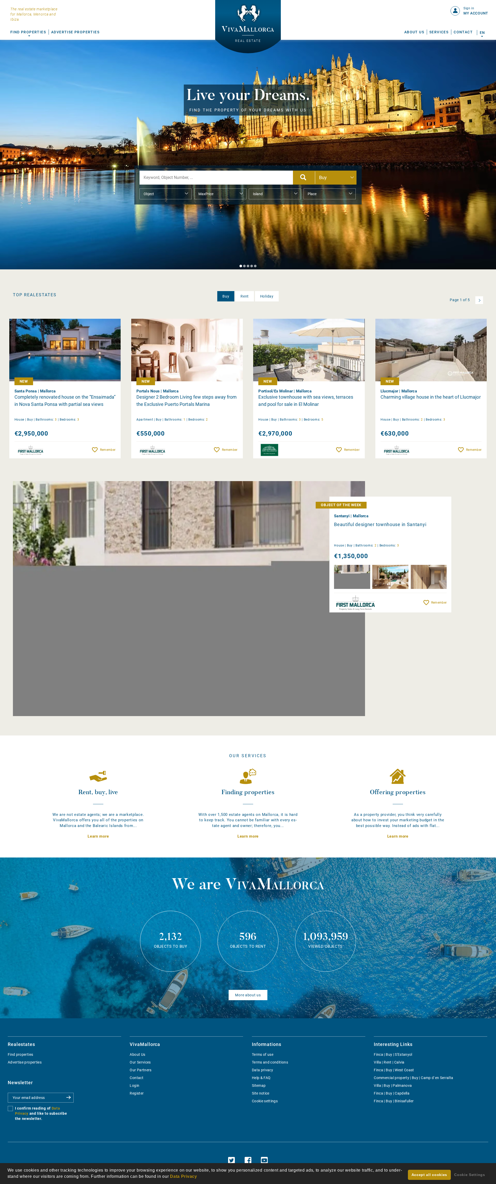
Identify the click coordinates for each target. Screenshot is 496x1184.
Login (134, 1085)
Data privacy (262, 1070)
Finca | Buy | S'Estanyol (393, 1054)
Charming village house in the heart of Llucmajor (431, 397)
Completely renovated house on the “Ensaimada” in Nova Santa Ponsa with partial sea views (65, 400)
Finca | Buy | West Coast (394, 1070)
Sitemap (259, 1085)
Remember (107, 450)
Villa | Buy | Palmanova (393, 1085)
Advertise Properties (75, 32)
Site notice (260, 1093)
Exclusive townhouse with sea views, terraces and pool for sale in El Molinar (305, 400)
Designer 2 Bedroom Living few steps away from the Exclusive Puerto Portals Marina (186, 400)
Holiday (267, 296)
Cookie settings (265, 1101)
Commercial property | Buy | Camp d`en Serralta (413, 1078)
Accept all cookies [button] (429, 1175)
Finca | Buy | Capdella (391, 1093)
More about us (248, 995)
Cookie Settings (469, 1175)
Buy (225, 296)
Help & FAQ (261, 1078)
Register (137, 1093)
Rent (245, 296)
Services (438, 32)
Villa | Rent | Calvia (389, 1062)
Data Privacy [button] (183, 1176)
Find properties (20, 1054)
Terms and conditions (270, 1062)
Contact (463, 32)
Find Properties (28, 32)
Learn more (98, 836)
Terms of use (262, 1054)
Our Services (140, 1062)
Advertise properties (25, 1062)
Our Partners (140, 1070)
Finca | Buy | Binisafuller (394, 1101)
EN (482, 33)
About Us (414, 32)
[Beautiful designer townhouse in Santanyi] (189, 598)
